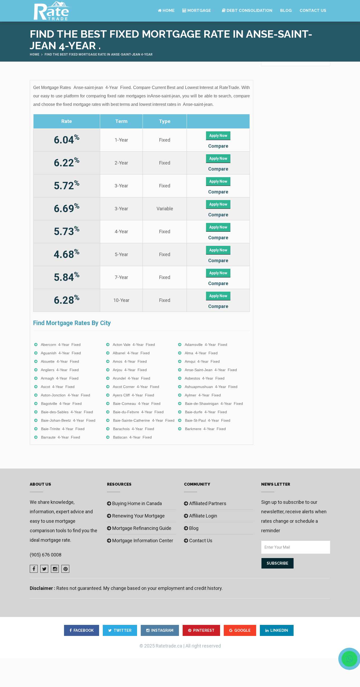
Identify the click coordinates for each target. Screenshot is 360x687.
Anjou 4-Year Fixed (130, 370)
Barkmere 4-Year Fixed (205, 429)
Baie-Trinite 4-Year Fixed (63, 429)
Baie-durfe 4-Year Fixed (206, 412)
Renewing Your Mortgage (138, 516)
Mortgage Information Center (142, 540)
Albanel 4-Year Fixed (131, 353)
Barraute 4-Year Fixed (60, 437)
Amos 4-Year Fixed (130, 361)
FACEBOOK (84, 630)
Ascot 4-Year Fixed (58, 387)
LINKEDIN (279, 630)
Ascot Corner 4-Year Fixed (136, 387)
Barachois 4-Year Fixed (133, 429)
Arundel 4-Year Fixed (131, 378)
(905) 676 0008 (45, 554)
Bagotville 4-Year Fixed (61, 403)
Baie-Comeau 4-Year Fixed (136, 403)
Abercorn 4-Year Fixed (61, 344)
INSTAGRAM (162, 630)
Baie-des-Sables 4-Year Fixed (67, 412)
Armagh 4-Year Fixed (60, 378)
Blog (286, 10)
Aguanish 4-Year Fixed (61, 353)
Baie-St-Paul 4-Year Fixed (207, 420)
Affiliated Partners (207, 503)
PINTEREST (204, 630)
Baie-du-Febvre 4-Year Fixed (138, 412)
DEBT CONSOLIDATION (249, 10)
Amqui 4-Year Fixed (202, 361)
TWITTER (123, 630)
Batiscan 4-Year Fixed (132, 437)
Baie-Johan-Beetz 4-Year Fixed (68, 420)
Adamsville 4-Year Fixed (206, 344)
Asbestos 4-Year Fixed (205, 378)
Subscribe (277, 563)
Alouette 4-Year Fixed (60, 361)
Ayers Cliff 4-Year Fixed (133, 395)
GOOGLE (242, 630)
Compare (218, 146)
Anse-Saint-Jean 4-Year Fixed (211, 370)
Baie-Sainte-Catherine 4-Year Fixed (143, 420)
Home (168, 10)
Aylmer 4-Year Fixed (203, 395)
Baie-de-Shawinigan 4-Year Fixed (214, 403)
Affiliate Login (203, 516)
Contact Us (313, 10)
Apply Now (218, 135)
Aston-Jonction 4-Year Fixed (65, 395)
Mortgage (198, 10)
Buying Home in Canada (137, 503)
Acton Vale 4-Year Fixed (134, 344)
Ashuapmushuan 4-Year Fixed (211, 387)
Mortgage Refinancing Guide (141, 528)
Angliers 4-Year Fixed (60, 370)
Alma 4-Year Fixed (201, 353)
